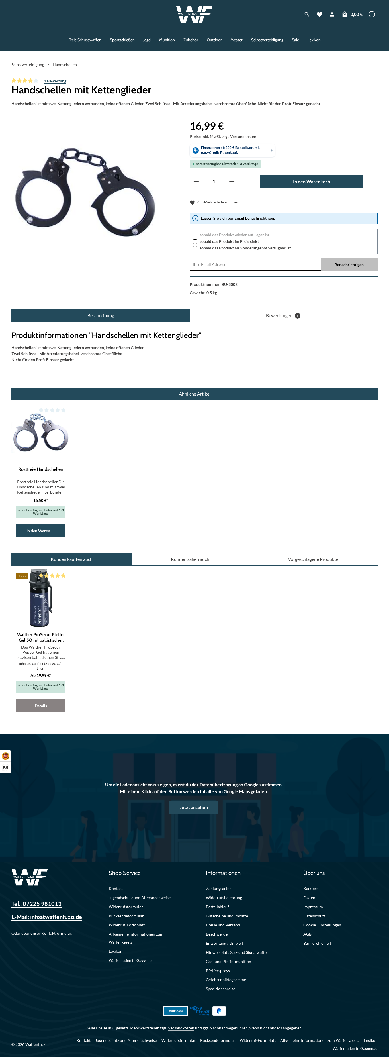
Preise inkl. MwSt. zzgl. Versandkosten (223, 136)
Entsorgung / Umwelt (224, 943)
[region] (85, 192)
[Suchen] (307, 14)
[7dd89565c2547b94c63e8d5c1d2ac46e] (85, 192)
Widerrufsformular (126, 906)
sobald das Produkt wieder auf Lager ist (234, 234)
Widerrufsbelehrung (224, 897)
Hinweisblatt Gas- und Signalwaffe (236, 952)
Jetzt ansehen (194, 807)
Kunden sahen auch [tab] (190, 559)
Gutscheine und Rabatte (227, 915)
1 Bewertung (55, 80)
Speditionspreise (220, 988)
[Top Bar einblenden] (372, 14)
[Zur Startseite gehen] (194, 14)
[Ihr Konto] (332, 14)
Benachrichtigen (349, 264)
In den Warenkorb (311, 181)
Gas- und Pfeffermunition (228, 961)
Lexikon (115, 951)
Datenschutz (314, 915)
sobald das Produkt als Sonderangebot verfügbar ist (245, 247)
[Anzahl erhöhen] (231, 181)
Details (41, 705)
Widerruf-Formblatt (127, 924)
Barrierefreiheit (317, 943)
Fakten (309, 897)
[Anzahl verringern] (196, 181)
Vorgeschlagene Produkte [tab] (313, 559)
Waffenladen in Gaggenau (131, 960)
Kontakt (116, 888)
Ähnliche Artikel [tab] (194, 393)
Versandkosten (181, 1027)
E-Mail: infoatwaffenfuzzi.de (46, 916)
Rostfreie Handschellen (40, 469)
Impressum (313, 906)
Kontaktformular (56, 933)
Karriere (310, 888)
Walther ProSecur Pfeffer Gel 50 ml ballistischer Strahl (41, 637)
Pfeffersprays (218, 970)
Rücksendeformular (126, 915)
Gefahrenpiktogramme (226, 979)
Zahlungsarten (219, 888)
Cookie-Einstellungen (322, 924)
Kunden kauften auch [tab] (72, 559)
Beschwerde (217, 934)
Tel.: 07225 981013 (36, 903)
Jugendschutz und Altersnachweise (140, 897)
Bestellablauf (217, 906)
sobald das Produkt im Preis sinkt (229, 241)
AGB (307, 934)
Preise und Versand (223, 924)
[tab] (100, 315)
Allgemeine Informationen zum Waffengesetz (136, 938)
